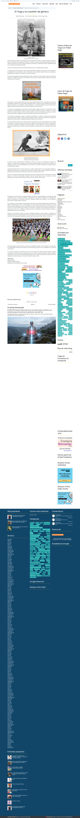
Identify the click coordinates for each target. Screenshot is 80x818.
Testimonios (68, 303)
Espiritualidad (60, 285)
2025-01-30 (70, 521)
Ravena (70, 333)
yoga (59, 271)
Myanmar (59, 331)
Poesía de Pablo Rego (62, 291)
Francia (65, 316)
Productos (60, 282)
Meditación (60, 207)
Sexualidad (60, 215)
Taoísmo (59, 319)
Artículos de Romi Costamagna (63, 323)
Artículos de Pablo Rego (17, 8)
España (70, 327)
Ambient (59, 288)
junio (8, 542)
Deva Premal (60, 315)
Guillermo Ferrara (61, 296)
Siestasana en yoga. (16, 800)
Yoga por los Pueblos (61, 320)
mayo (8, 543)
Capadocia (59, 324)
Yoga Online (60, 268)
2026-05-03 (70, 517)
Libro (71, 3)
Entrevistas (60, 290)
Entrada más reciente (13, 304)
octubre (9, 552)
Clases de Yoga (68, 279)
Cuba (59, 326)
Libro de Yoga (68, 308)
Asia (59, 302)
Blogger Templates (57, 816)
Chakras (59, 281)
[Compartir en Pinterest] (34, 293)
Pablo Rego (51, 3)
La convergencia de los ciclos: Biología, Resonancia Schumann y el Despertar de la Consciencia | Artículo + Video (65, 182)
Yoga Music (61, 259)
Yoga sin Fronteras (63, 228)
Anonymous (58, 514)
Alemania (69, 312)
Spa (70, 293)
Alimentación (61, 267)
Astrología (68, 270)
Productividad (60, 333)
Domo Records (68, 326)
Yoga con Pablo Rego (63, 3)
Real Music (60, 270)
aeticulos (59, 305)
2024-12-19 (70, 525)
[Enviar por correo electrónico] (27, 293)
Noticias (68, 267)
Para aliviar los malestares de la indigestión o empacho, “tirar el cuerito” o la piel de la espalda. (20, 756)
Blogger (70, 539)
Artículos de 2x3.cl (61, 322)
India (70, 281)
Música (59, 211)
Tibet (70, 311)
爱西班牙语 (70, 816)
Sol (65, 334)
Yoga (59, 205)
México (48, 557)
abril (8, 544)
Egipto (70, 315)
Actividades (60, 300)
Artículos (60, 208)
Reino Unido (60, 334)
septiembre (9, 554)
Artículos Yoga (41, 16)
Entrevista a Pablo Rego (62, 306)
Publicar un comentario (32, 301)
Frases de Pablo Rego (63, 255)
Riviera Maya (64, 816)
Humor (59, 218)
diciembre (9, 550)
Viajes (59, 294)
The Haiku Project (67, 299)
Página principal (61, 198)
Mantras (59, 303)
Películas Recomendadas (63, 287)
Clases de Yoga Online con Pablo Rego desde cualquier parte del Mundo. (67, 188)
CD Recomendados (63, 249)
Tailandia (69, 334)
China (65, 324)
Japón (64, 330)
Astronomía (68, 282)
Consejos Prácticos (62, 216)
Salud (59, 248)
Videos (59, 209)
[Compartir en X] (30, 293)
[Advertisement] (65, 24)
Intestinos (65, 293)
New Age (60, 253)
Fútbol (70, 316)
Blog (57, 3)
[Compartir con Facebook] (32, 293)
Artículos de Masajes (62, 275)
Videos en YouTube (62, 241)
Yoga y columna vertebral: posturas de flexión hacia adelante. (19, 796)
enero (8, 548)
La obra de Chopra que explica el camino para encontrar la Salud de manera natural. (20, 773)
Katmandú (69, 330)
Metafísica (69, 290)
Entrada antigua (51, 304)
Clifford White (68, 294)
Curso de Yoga (68, 313)
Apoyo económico (61, 219)
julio (8, 540)
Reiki (59, 311)
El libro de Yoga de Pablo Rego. (18, 784)
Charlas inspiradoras (62, 262)
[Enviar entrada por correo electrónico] (32, 294)
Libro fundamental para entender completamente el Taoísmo (18, 516)
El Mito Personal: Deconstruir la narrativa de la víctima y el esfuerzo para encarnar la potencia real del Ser (29, 311)
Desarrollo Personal (67, 288)
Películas (59, 214)
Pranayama (67, 271)
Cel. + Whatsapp (6, 0)
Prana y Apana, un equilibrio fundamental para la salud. (17, 768)
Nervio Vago (36, 560)
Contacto (60, 200)
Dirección (16, 0)
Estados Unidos (61, 278)
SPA (58, 217)
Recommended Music (63, 251)
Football (31, 550)
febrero (9, 547)
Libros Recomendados (62, 260)
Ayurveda (60, 206)
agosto (9, 539)
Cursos (69, 305)
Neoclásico (69, 309)
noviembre (9, 551)
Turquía (69, 319)
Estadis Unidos (61, 308)
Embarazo (59, 316)
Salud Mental (61, 273)
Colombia (69, 324)
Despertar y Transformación (63, 284)
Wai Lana (59, 335)
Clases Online (45, 3)
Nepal (70, 331)
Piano (59, 299)
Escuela (59, 293)
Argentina (69, 300)
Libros (59, 213)
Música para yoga (62, 257)
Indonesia (59, 330)
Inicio (9, 8)
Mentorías (38, 3)
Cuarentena (68, 302)
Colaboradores (61, 204)
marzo (8, 546)
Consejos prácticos (62, 265)
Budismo (59, 313)
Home (33, 3)
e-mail (12, 0)
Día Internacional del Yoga (63, 297)
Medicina (59, 309)
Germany (34, 552)
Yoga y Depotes (61, 312)
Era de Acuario (60, 327)
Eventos (48, 549)
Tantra (36, 570)
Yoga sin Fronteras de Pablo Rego (23, 816)
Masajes (59, 210)
